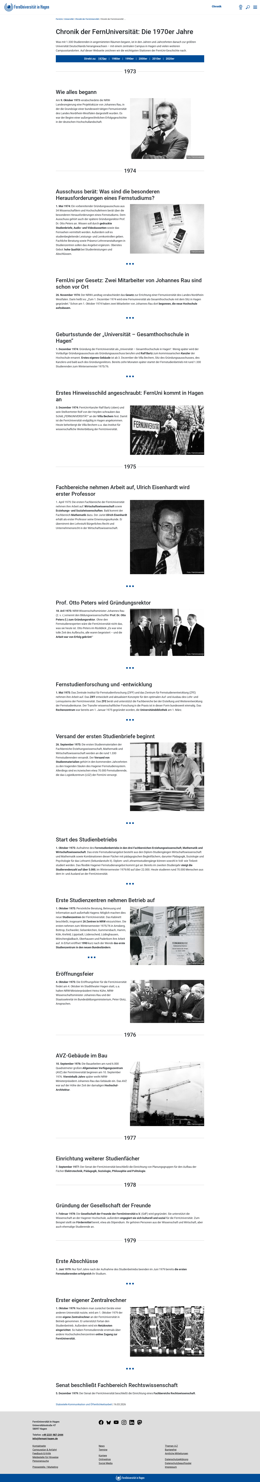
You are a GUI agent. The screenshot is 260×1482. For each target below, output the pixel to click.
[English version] (241, 7)
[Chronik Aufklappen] (225, 7)
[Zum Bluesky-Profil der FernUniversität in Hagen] (109, 1423)
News (102, 1446)
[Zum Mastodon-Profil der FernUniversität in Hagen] (139, 1423)
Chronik (216, 6)
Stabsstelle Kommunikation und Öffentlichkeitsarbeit (84, 1404)
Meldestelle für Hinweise (45, 1457)
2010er (156, 58)
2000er (143, 58)
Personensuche (40, 1461)
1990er (129, 58)
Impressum (171, 1467)
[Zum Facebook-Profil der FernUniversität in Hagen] (101, 1423)
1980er (116, 58)
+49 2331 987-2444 (52, 1434)
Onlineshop (105, 1459)
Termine (103, 1449)
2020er (170, 58)
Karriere (103, 1455)
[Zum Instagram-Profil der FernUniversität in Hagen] (124, 1423)
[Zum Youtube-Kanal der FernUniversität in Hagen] (116, 1423)
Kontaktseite (39, 1446)
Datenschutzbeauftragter (178, 1463)
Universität (69, 19)
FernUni (59, 19)
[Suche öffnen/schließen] (248, 7)
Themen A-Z (171, 1446)
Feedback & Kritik (41, 1453)
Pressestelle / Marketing (45, 1467)
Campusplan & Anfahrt (44, 1449)
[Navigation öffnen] (255, 7)
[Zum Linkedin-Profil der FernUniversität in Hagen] (131, 1423)
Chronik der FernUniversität (87, 19)
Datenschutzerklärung (176, 1459)
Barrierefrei (170, 1449)
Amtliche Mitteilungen (176, 1453)
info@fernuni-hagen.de (45, 1438)
